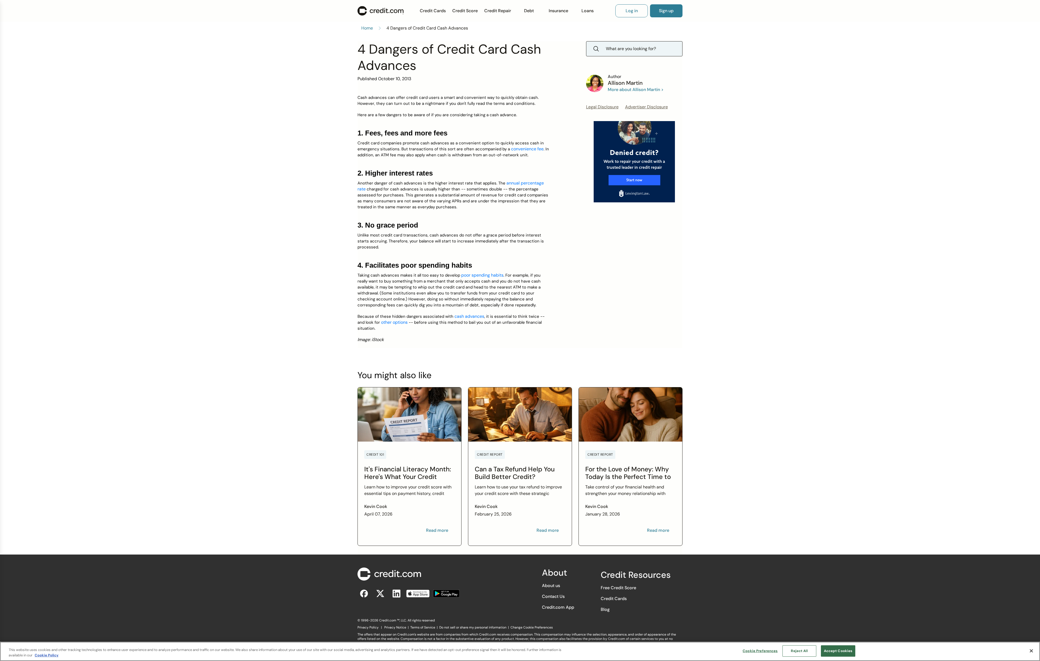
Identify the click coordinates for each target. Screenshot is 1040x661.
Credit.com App (558, 607)
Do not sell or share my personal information (472, 627)
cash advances (469, 316)
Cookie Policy (46, 655)
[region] (520, 651)
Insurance (558, 11)
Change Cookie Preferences (532, 627)
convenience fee (527, 149)
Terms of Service (422, 627)
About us (551, 585)
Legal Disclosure (602, 107)
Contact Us (553, 596)
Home (367, 28)
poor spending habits (482, 275)
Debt (529, 11)
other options (394, 322)
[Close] (1031, 651)
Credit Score (465, 11)
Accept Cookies (838, 651)
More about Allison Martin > (636, 89)
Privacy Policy (368, 627)
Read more (437, 530)
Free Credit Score (618, 588)
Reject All (799, 651)
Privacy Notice (395, 627)
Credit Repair (497, 11)
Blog (605, 609)
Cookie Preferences (760, 651)
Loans (587, 11)
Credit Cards (433, 11)
